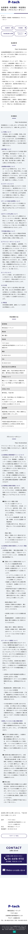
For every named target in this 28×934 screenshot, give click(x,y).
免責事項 (7, 28)
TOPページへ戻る (14, 835)
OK (14, 931)
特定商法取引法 (7, 33)
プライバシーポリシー (20, 33)
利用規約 (20, 28)
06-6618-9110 (6, 355)
